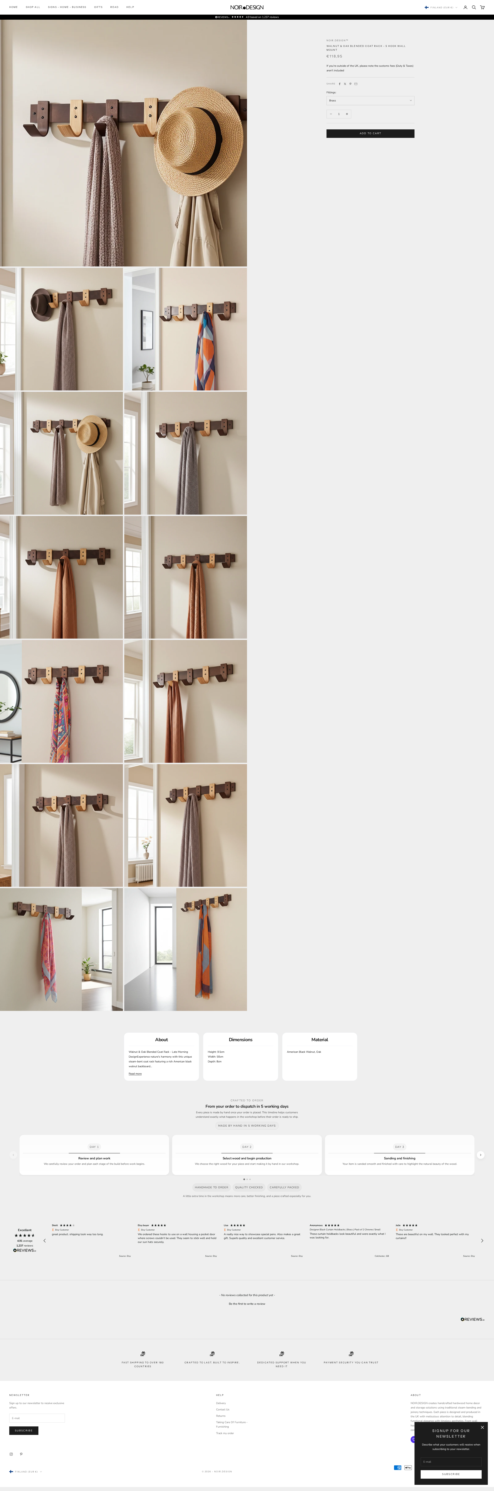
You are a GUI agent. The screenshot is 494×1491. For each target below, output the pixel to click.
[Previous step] (13, 1155)
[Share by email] (355, 83)
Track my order (225, 1433)
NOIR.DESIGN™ (338, 40)
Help (130, 7)
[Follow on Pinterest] (21, 1454)
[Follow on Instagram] (11, 1454)
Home (13, 7)
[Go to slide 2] (247, 1179)
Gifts (98, 7)
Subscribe (451, 1474)
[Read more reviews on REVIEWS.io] (24, 1250)
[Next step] (481, 1155)
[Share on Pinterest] (350, 83)
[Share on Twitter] (345, 83)
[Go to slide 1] (244, 1179)
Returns (221, 1416)
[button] (44, 1240)
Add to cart (370, 133)
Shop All (33, 7)
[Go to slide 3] (250, 1179)
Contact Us (222, 1409)
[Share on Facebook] (339, 83)
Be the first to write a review (247, 1304)
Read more (135, 1073)
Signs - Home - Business (67, 7)
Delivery (221, 1403)
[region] (263, 1241)
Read (114, 7)
